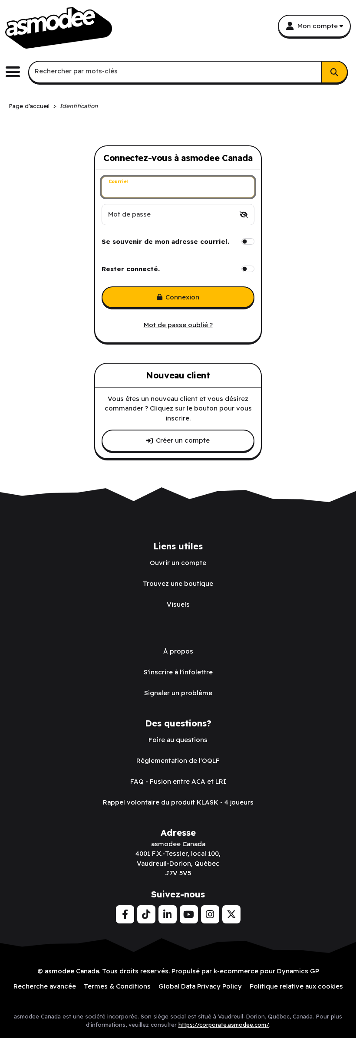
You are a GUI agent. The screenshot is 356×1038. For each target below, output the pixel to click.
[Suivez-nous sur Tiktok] (146, 914)
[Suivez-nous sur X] (231, 914)
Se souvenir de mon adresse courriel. (165, 241)
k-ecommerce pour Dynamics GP (266, 971)
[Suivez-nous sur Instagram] (210, 914)
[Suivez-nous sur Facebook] (125, 914)
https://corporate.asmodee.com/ (223, 1024)
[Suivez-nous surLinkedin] (167, 914)
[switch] (243, 214)
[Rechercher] (334, 72)
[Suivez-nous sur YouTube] (189, 914)
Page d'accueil (29, 105)
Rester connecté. (131, 269)
